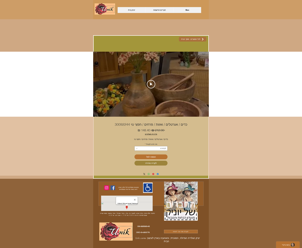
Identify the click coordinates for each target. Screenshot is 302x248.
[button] (181, 102)
